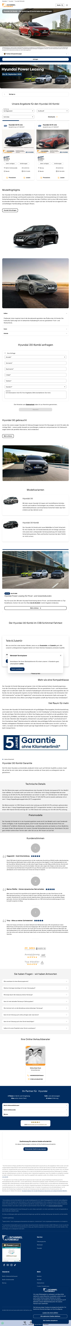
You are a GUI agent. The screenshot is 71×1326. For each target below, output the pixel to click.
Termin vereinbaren (17, 669)
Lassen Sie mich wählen (50, 1313)
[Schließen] (60, 655)
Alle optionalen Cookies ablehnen (50, 1316)
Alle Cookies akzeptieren (50, 1320)
